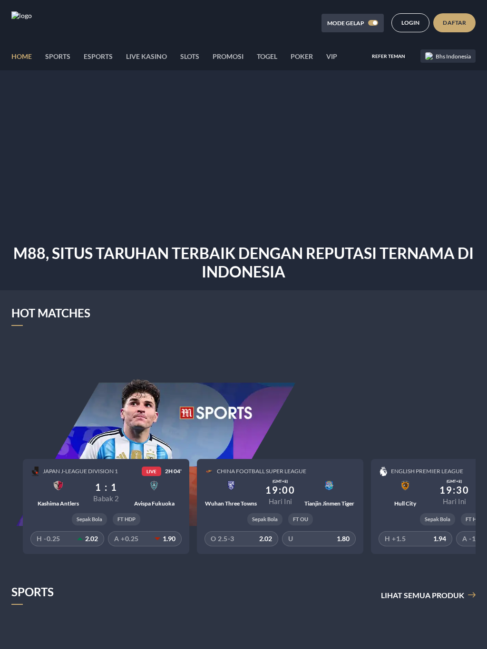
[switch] (373, 23)
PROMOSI (228, 56)
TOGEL (267, 56)
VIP (331, 56)
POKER (302, 56)
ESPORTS (98, 56)
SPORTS (57, 56)
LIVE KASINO (146, 56)
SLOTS (189, 56)
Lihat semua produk (422, 595)
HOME (21, 56)
